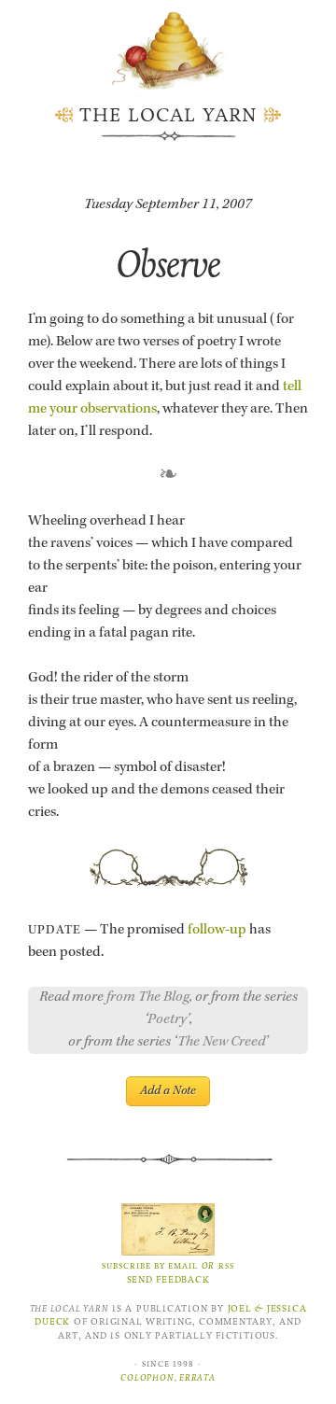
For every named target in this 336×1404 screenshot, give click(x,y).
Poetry (167, 1020)
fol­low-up (217, 930)
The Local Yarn (168, 115)
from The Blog (147, 997)
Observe (168, 264)
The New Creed (221, 1042)
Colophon (147, 1377)
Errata (197, 1377)
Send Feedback (168, 1279)
